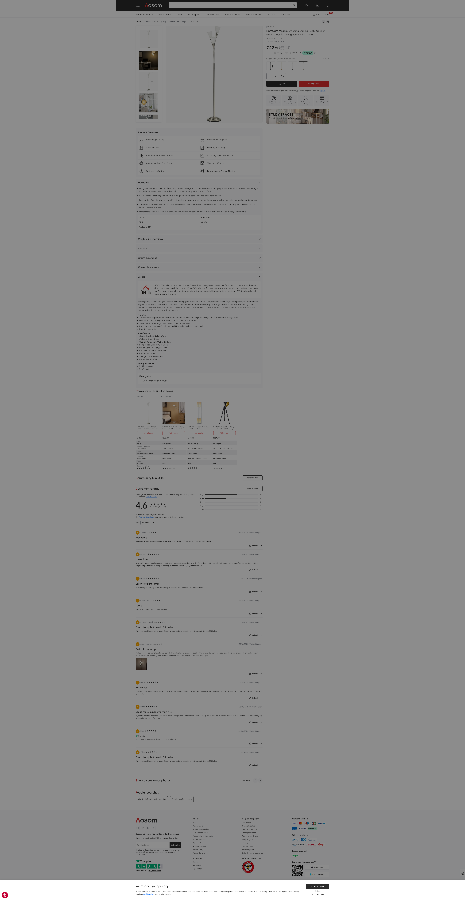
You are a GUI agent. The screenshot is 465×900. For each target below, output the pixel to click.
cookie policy (148, 894)
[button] (4, 895)
